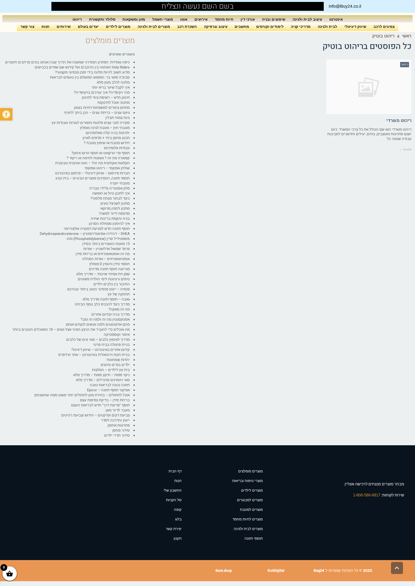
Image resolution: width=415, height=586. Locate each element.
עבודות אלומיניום (117, 148)
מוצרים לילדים (118, 26)
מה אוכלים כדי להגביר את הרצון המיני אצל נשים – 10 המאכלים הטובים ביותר (71, 329)
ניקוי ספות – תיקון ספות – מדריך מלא (101, 375)
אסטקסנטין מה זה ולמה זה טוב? (105, 319)
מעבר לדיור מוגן (118, 410)
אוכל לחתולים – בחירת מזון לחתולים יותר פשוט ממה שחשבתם (82, 395)
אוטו (183, 19)
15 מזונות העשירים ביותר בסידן (106, 244)
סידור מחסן (121, 430)
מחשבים (242, 26)
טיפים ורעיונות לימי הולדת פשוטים (104, 279)
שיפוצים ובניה (273, 19)
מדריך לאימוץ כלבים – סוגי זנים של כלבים (98, 339)
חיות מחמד (224, 19)
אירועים (201, 19)
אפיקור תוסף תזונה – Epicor (108, 390)
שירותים (64, 26)
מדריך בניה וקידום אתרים (111, 314)
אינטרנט (336, 19)
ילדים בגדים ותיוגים (115, 365)
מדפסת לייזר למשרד (114, 213)
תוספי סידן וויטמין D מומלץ (109, 264)
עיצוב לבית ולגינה (307, 19)
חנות (45, 26)
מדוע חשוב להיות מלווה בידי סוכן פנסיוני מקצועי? (92, 72)
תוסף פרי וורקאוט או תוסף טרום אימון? (100, 153)
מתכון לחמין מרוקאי (115, 208)
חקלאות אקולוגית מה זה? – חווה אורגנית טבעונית (92, 163)
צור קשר (27, 26)
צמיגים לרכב (384, 26)
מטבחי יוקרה (120, 183)
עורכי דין (248, 19)
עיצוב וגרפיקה (215, 26)
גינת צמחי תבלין (117, 118)
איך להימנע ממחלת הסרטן (109, 223)
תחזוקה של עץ (119, 294)
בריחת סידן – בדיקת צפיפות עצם (105, 400)
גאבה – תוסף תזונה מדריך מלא (106, 299)
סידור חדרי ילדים (117, 435)
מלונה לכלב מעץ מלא (113, 82)
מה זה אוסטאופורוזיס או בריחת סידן (103, 254)
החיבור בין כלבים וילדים (111, 284)
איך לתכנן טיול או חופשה (111, 193)
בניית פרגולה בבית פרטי (111, 344)
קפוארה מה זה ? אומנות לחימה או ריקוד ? (98, 158)
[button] (6, 114)
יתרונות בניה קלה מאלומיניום (108, 133)
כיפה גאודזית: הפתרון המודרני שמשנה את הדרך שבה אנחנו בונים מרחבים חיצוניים (67, 62)
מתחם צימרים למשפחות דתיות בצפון (102, 107)
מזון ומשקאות (133, 19)
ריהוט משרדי (398, 120)
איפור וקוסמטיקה (117, 334)
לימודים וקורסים (270, 26)
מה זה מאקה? (119, 309)
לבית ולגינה (327, 26)
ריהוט (77, 19)
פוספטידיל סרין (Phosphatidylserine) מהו (98, 239)
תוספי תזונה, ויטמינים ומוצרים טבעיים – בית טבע (92, 178)
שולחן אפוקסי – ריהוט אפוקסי (107, 168)
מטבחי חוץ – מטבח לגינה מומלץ (105, 128)
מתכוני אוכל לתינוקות (114, 102)
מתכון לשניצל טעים (115, 203)
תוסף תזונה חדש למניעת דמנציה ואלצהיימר (97, 228)
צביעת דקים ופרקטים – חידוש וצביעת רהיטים (95, 415)
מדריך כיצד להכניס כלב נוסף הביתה (102, 304)
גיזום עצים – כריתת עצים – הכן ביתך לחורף (97, 112)
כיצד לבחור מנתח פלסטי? (110, 198)
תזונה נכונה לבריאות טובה (110, 385)
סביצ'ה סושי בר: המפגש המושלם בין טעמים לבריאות (90, 77)
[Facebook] (66, 6)
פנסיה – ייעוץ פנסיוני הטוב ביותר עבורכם (98, 289)
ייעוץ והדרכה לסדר (115, 420)
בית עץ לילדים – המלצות (111, 370)
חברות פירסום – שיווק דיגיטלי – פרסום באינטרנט (92, 173)
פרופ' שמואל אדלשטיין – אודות (106, 249)
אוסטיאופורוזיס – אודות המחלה (106, 259)
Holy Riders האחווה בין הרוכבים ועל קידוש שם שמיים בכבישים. (82, 67)
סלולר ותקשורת (102, 19)
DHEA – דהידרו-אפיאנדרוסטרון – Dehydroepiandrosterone (85, 234)
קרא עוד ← (405, 149)
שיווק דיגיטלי (355, 26)
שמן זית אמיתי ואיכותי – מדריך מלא (103, 274)
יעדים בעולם (88, 26)
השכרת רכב (187, 26)
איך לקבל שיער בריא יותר (111, 87)
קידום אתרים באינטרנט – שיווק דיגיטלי (100, 350)
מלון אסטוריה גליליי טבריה (109, 188)
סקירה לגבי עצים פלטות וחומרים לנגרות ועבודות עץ (91, 123)
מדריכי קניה (301, 26)
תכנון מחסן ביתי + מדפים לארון (106, 138)
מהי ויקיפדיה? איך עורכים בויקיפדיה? (102, 92)
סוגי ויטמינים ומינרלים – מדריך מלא (103, 380)
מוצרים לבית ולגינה (154, 26)
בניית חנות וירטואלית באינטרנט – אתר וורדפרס (94, 355)
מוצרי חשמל (162, 19)
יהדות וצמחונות (118, 360)
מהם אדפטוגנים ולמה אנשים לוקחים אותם (98, 324)
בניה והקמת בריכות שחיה (110, 218)
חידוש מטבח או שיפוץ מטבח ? (107, 143)
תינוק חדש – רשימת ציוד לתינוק (106, 97)
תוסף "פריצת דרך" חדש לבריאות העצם (100, 405)
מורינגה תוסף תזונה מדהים (109, 269)
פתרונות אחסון (119, 425)
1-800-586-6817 (367, 495)
